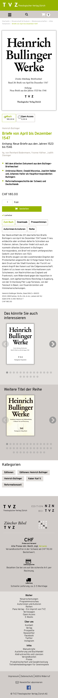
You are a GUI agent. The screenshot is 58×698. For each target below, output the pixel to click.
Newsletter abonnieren (30, 682)
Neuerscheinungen (29, 599)
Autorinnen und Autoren (29, 604)
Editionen (8, 472)
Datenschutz (27, 676)
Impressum (13, 676)
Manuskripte (29, 649)
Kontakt (29, 625)
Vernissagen (29, 612)
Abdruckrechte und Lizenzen (29, 654)
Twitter (29, 638)
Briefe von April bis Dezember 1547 (25, 24)
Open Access (29, 614)
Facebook (29, 635)
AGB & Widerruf (42, 676)
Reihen (29, 606)
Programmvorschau (29, 601)
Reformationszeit (13, 485)
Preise (29, 659)
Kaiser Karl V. (34, 478)
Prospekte (29, 630)
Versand (42, 546)
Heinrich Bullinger (13, 478)
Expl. (16, 202)
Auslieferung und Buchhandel (29, 651)
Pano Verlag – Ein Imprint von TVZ (29, 609)
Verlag (29, 628)
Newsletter (29, 633)
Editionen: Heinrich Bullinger (34, 472)
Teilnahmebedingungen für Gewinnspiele (29, 664)
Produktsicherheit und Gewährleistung (29, 662)
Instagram (29, 641)
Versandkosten (29, 657)
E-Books (29, 617)
